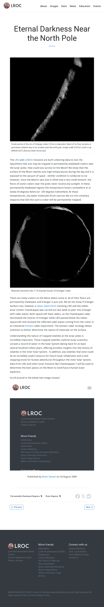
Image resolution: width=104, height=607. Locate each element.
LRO (17, 159)
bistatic (29, 325)
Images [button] (54, 6)
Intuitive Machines (46, 557)
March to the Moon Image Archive (49, 574)
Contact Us (73, 557)
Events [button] (97, 6)
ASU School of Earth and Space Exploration (49, 562)
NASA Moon (43, 548)
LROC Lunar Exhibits (78, 551)
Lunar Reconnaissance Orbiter (51, 551)
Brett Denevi (49, 476)
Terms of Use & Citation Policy (35, 595)
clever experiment (46, 305)
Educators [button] (84, 6)
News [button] (73, 6)
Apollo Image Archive (47, 570)
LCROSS (28, 159)
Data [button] (64, 6)
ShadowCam (43, 554)
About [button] (43, 6)
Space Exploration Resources (51, 567)
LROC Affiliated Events (79, 554)
